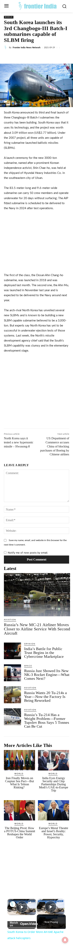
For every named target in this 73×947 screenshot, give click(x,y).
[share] (30, 902)
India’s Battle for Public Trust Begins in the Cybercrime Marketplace (44, 653)
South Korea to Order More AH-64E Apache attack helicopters (22, 904)
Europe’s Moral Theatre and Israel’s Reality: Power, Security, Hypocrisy (53, 832)
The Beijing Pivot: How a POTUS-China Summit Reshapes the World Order (19, 832)
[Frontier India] (37, 5)
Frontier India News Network (26, 48)
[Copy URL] (65, 56)
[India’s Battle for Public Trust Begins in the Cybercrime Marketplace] (12, 650)
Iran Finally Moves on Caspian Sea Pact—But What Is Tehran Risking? (19, 782)
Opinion (29, 644)
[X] (29, 56)
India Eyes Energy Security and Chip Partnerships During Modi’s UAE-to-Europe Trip (53, 784)
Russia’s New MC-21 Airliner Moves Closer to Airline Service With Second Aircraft (37, 629)
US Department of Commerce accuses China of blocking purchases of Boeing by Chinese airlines (54, 446)
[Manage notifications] (65, 940)
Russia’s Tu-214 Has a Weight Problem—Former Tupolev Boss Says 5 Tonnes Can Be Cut (46, 720)
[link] (13, 904)
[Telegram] (56, 56)
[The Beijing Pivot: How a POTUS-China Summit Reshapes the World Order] (19, 810)
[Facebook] (20, 56)
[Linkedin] (38, 56)
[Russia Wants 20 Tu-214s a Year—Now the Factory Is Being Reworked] (12, 694)
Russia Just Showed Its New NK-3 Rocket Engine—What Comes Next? (46, 675)
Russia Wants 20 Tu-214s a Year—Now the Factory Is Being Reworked (45, 697)
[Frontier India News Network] (6, 47)
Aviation (10, 620)
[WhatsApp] (47, 56)
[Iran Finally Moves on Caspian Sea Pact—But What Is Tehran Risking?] (19, 760)
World (8, 17)
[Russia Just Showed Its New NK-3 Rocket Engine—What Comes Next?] (12, 672)
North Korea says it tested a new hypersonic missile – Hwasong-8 (18, 442)
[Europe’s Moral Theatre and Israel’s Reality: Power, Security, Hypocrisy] (53, 810)
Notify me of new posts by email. (28, 552)
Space (28, 666)
